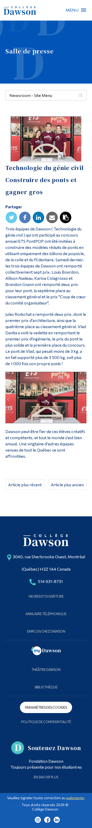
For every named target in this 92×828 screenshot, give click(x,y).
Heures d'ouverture (46, 596)
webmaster (75, 798)
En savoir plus (46, 777)
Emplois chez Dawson (46, 631)
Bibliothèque (46, 687)
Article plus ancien (67, 484)
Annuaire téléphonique (46, 614)
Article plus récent (25, 484)
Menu (83, 10)
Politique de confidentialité (46, 722)
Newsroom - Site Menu (30, 95)
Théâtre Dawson (46, 670)
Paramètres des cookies (46, 707)
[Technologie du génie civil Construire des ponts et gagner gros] (46, 139)
